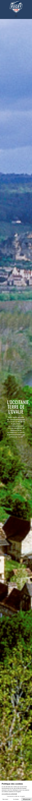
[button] (16, 16)
